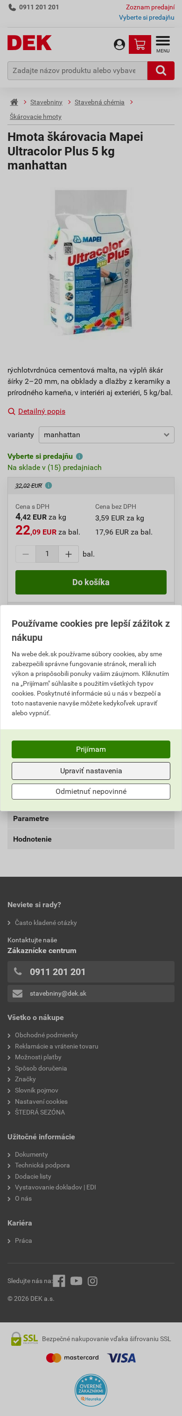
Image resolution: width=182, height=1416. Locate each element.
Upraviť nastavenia (91, 770)
